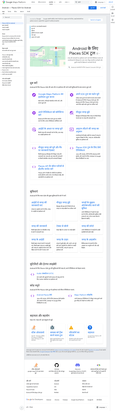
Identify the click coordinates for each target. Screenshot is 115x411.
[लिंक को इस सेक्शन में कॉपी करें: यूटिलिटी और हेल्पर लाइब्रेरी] (59, 264)
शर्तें (27, 407)
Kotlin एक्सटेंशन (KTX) (45, 273)
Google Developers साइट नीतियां (48, 351)
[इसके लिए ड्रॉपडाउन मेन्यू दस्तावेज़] (55, 2)
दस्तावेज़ (51, 2)
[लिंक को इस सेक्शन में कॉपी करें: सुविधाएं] (40, 192)
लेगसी (28, 11)
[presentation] (66, 83)
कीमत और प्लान (86, 384)
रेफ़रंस (9, 11)
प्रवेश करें (111, 2)
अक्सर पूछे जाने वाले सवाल (32, 384)
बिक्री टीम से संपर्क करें (87, 387)
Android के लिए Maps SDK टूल (34, 392)
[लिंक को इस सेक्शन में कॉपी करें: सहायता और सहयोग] (52, 316)
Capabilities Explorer (32, 387)
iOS (55, 387)
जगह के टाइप (62, 239)
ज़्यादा (66, 2)
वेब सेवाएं (56, 392)
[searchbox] (12, 17)
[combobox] (83, 2)
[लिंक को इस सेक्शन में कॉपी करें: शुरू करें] (40, 83)
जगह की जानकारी (39, 226)
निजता (31, 407)
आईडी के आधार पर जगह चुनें (50, 128)
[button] (11, 68)
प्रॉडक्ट (33, 2)
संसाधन (22, 11)
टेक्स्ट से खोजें (62, 226)
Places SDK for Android (21, 8)
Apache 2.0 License (94, 350)
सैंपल (15, 11)
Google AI (90, 400)
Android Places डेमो (44, 295)
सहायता (91, 332)
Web (55, 389)
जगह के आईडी (37, 239)
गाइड (3, 11)
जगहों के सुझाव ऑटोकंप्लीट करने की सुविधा (90, 205)
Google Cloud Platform (77, 400)
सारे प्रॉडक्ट (99, 400)
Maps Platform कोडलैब (83, 295)
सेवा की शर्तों (85, 392)
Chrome (57, 400)
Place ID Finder (30, 389)
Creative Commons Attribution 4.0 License (65, 350)
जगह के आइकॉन (88, 239)
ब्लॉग (60, 2)
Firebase (65, 400)
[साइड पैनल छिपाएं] (21, 408)
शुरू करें (92, 8)
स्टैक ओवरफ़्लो (37, 332)
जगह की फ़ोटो (87, 226)
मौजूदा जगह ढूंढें (83, 112)
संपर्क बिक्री (103, 8)
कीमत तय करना (42, 2)
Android (5, 8)
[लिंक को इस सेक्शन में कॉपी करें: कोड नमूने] (42, 286)
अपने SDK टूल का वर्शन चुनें (87, 94)
